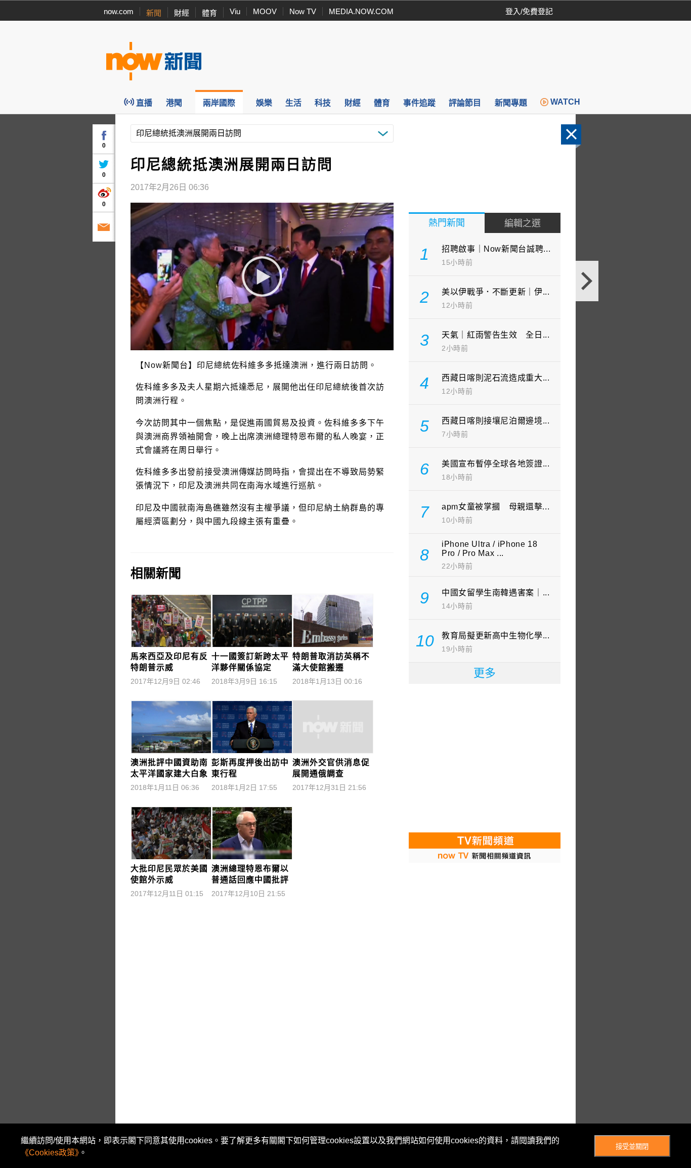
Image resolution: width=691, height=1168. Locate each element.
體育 (209, 13)
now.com (119, 11)
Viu (235, 11)
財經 (181, 13)
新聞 (153, 13)
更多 (484, 673)
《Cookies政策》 (50, 1152)
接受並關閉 (632, 1146)
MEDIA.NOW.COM (361, 11)
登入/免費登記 (529, 11)
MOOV (265, 11)
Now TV (302, 11)
